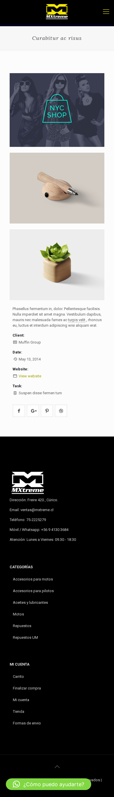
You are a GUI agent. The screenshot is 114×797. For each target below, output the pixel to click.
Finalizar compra (27, 688)
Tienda (18, 711)
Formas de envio (27, 723)
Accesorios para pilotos (33, 591)
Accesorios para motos (33, 579)
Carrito (18, 676)
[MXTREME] (57, 11)
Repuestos (22, 626)
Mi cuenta (21, 700)
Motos (18, 614)
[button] (48, 784)
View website (30, 376)
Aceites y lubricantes (30, 602)
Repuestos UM (25, 637)
